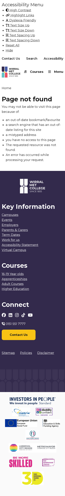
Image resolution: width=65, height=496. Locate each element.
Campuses (10, 215)
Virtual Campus (14, 250)
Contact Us (11, 59)
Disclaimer (45, 353)
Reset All (12, 45)
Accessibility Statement (20, 245)
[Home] (17, 73)
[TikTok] (23, 315)
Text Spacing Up (21, 35)
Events (7, 220)
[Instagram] (17, 315)
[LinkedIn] (11, 315)
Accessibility (53, 59)
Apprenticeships (14, 279)
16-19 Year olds (13, 274)
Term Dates (11, 235)
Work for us (11, 240)
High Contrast (20, 10)
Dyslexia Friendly (22, 20)
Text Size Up (19, 25)
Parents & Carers (15, 230)
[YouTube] (30, 315)
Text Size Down (21, 30)
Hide (9, 50)
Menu (58, 72)
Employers (10, 225)
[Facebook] (4, 315)
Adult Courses (13, 284)
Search (31, 59)
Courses (36, 72)
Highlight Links (22, 15)
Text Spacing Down (24, 40)
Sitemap (8, 353)
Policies (26, 353)
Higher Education (15, 289)
